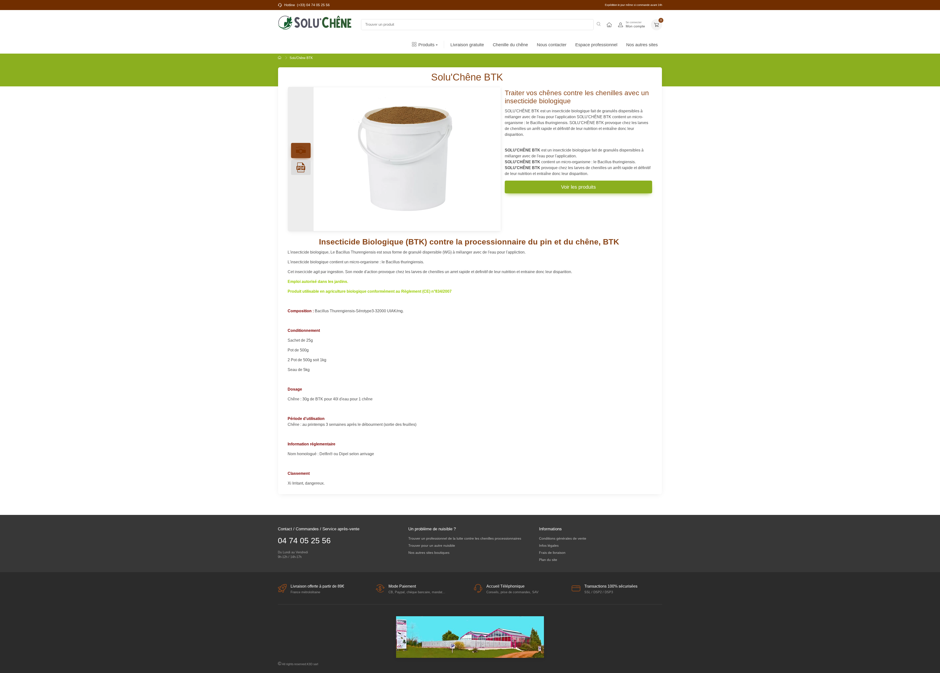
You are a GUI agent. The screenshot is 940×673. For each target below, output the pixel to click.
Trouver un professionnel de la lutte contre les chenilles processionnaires (464, 538)
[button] (656, 24)
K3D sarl (312, 664)
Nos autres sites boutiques (428, 553)
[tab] (301, 167)
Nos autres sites (642, 44)
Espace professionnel (596, 44)
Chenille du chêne (510, 44)
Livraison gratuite (467, 44)
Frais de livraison (552, 553)
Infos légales (549, 545)
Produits (426, 44)
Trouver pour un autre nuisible (431, 545)
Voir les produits (578, 187)
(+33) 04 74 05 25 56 (313, 5)
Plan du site (548, 560)
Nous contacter (551, 44)
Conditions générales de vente (562, 538)
